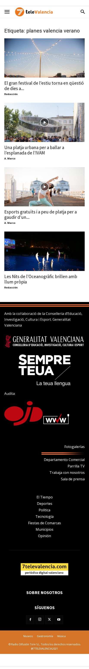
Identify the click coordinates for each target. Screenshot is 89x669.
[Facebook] (30, 619)
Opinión (44, 536)
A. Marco (9, 158)
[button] (7, 12)
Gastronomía (45, 636)
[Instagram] (39, 619)
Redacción (11, 94)
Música (61, 636)
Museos (28, 636)
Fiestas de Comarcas (44, 523)
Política (44, 510)
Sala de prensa (73, 479)
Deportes (44, 503)
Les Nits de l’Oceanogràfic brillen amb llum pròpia (40, 279)
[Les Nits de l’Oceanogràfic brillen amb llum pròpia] (44, 251)
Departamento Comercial (64, 459)
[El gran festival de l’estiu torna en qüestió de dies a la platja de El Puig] (44, 58)
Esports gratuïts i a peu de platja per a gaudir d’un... (40, 214)
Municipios (44, 529)
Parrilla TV (76, 466)
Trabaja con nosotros (67, 472)
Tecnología (44, 516)
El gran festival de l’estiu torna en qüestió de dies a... (44, 85)
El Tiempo (45, 497)
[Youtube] (58, 619)
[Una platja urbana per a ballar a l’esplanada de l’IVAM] (44, 122)
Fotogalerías (74, 446)
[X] (49, 619)
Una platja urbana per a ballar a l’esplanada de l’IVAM (34, 150)
